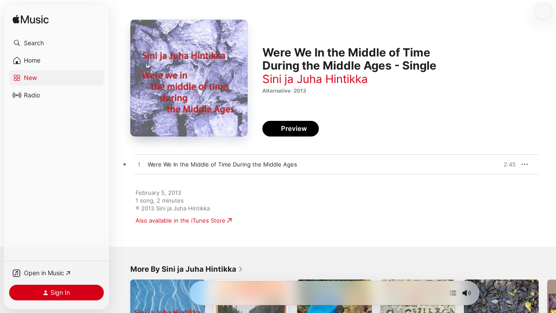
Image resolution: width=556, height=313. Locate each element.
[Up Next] (453, 293)
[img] (31, 20)
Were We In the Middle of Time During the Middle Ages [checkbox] (222, 164)
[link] (186, 269)
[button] (56, 43)
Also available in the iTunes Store (180, 220)
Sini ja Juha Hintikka (315, 79)
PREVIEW (506, 164)
